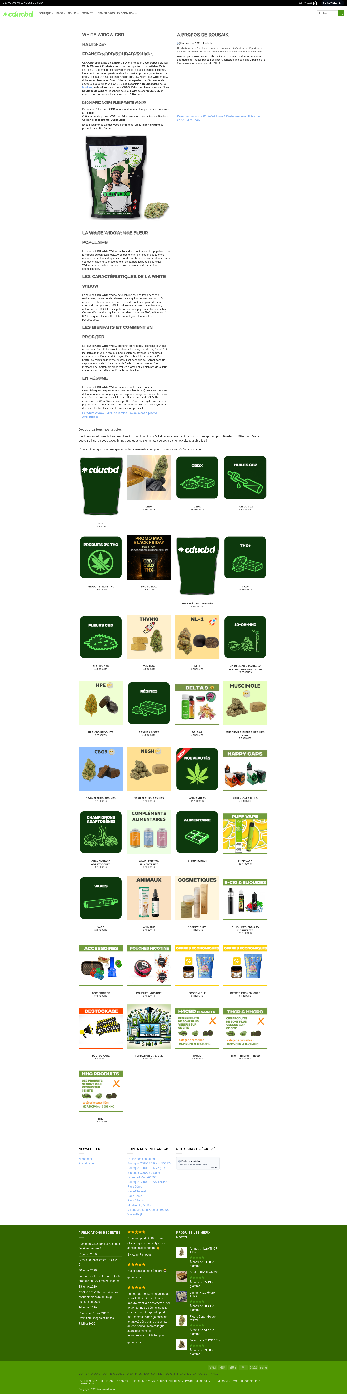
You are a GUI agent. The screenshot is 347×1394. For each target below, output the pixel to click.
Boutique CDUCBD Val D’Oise (147, 1182)
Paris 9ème (134, 1195)
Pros (138, 1374)
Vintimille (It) (135, 1214)
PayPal (214, 1374)
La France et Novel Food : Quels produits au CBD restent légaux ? (100, 1278)
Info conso (117, 1374)
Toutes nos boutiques (141, 1158)
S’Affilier (157, 1374)
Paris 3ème (134, 1186)
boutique (87, 87)
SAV (105, 1374)
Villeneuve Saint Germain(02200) (148, 1209)
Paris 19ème (135, 1200)
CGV (81, 1374)
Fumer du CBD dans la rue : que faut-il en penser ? (99, 1246)
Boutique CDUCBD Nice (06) (146, 1168)
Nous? (72, 13)
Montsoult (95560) (139, 1205)
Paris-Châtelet (136, 1191)
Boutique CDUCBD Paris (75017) (149, 1163)
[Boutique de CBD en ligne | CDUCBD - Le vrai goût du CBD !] (18, 13)
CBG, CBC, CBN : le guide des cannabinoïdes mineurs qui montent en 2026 (98, 1297)
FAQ (146, 1374)
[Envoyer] (341, 13)
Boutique (45, 13)
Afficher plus (156, 1335)
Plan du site (86, 1163)
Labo (130, 1374)
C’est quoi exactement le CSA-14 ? (100, 1262)
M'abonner (85, 1158)
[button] (307, 3)
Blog (59, 13)
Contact (87, 13)
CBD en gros (106, 13)
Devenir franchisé (178, 1374)
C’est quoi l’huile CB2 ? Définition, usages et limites (96, 1316)
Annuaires (200, 1374)
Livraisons (93, 1374)
